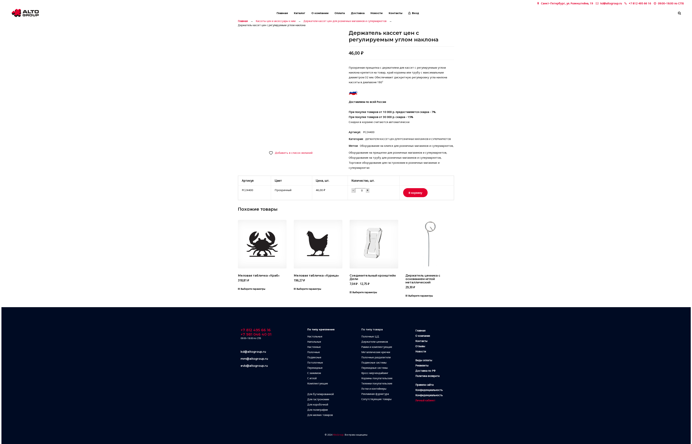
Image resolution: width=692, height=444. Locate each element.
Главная (282, 13)
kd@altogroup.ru (611, 3)
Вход (415, 13)
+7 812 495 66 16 (640, 3)
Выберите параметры (253, 288)
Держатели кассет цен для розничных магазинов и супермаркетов (345, 21)
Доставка (358, 13)
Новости (377, 13)
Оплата (339, 13)
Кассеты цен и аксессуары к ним (276, 21)
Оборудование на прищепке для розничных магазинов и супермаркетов (397, 152)
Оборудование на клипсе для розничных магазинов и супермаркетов (406, 145)
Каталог (299, 13)
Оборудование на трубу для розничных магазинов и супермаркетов (395, 157)
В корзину (415, 192)
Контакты (395, 13)
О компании (320, 13)
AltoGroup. (338, 434)
